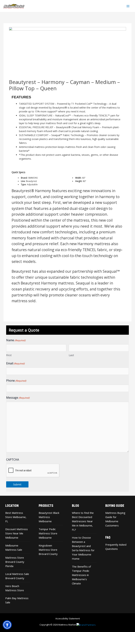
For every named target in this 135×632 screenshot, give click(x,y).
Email (15, 363)
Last (71, 355)
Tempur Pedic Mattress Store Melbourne (48, 533)
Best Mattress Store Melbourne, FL (15, 517)
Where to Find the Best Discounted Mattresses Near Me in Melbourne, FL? (83, 521)
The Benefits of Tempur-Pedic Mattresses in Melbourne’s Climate (81, 575)
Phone (16, 380)
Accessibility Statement (67, 618)
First (9, 355)
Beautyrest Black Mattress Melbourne (49, 517)
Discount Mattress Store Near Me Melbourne (16, 533)
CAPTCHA (12, 459)
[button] (7, 624)
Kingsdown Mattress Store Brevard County (48, 550)
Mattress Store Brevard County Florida (14, 562)
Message (18, 397)
